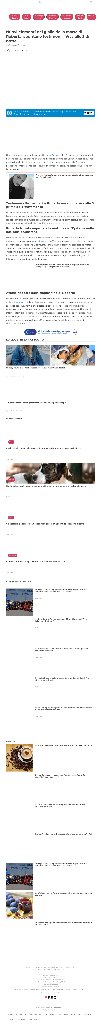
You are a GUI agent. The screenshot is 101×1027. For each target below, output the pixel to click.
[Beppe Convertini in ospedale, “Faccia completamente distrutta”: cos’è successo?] (65, 780)
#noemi (91, 16)
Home (10, 1015)
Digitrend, (9, 376)
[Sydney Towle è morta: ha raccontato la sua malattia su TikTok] (64, 839)
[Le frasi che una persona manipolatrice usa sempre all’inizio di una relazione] (65, 928)
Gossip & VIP (35, 1015)
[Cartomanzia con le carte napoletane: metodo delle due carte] (64, 750)
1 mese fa (14, 411)
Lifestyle (63, 1015)
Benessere (76, 1015)
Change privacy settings (50, 1010)
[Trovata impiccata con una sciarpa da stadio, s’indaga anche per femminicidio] (65, 184)
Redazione (9, 459)
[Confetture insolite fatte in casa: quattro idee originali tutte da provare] (65, 898)
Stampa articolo (19, 50)
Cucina (87, 1015)
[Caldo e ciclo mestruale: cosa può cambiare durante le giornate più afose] (65, 809)
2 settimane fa (16, 376)
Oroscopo (33, 1020)
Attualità (21, 1015)
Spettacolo (50, 1015)
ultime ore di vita (19, 302)
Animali (21, 1020)
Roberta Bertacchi (52, 155)
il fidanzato (42, 241)
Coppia (11, 1020)
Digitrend (81, 989)
